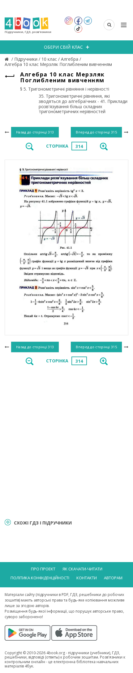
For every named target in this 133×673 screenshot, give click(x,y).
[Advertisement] (66, 441)
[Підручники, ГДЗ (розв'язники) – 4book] (7, 59)
